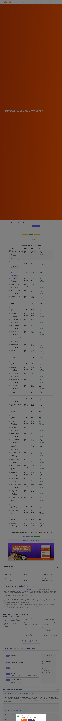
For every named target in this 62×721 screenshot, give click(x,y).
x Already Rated (31, 719)
